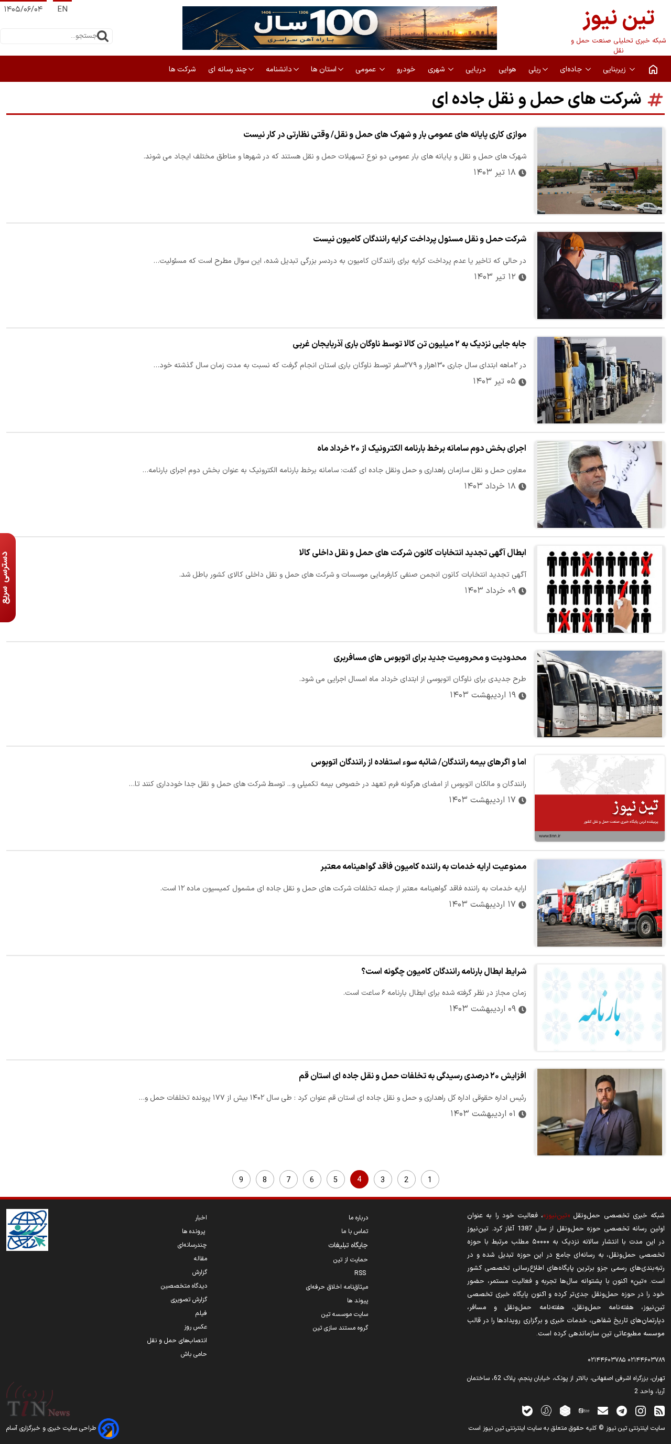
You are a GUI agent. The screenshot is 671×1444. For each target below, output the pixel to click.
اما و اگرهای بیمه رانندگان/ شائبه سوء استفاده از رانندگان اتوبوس (418, 762)
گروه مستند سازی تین (340, 1328)
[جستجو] (103, 36)
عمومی (366, 69)
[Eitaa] (584, 1410)
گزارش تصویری (189, 1299)
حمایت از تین (350, 1260)
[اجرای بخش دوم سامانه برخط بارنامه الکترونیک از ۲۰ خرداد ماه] (600, 484)
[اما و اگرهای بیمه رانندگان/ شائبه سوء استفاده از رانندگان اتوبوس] (600, 798)
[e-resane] (27, 1230)
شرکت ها (183, 69)
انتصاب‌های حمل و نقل (177, 1340)
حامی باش (194, 1354)
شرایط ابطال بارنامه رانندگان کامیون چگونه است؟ (443, 971)
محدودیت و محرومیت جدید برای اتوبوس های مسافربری (429, 658)
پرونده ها (194, 1231)
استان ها (324, 69)
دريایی (477, 69)
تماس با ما (354, 1231)
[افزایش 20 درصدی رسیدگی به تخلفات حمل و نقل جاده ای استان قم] (600, 1112)
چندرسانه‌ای (192, 1245)
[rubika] (565, 1410)
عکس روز (195, 1327)
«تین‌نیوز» (556, 1215)
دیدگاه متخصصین (184, 1286)
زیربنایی (615, 69)
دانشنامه (279, 69)
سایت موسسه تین (344, 1314)
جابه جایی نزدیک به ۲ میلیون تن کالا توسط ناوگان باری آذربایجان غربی (409, 344)
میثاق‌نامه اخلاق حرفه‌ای (337, 1287)
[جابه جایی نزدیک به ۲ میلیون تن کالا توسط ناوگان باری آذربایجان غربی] (600, 380)
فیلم (201, 1313)
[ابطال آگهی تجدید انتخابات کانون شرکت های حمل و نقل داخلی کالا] (600, 589)
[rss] (659, 1410)
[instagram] (640, 1410)
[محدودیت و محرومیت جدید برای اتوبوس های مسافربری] (600, 694)
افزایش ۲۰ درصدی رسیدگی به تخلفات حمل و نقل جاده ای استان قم (412, 1076)
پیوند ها (357, 1300)
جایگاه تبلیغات (348, 1245)
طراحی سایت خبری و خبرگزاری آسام (52, 1428)
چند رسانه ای (227, 69)
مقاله (200, 1259)
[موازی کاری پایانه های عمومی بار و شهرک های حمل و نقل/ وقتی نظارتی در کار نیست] (600, 171)
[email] (603, 1410)
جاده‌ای (572, 69)
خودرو (407, 69)
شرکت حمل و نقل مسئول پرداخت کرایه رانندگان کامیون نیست (419, 239)
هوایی (508, 69)
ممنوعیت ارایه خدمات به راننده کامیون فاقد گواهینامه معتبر (423, 867)
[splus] (546, 1410)
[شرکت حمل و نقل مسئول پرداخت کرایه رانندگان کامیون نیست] (600, 275)
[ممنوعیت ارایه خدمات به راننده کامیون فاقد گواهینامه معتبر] (600, 902)
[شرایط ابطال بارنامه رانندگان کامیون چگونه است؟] (600, 1007)
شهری (437, 69)
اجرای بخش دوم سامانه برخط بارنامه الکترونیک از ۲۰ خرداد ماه (421, 448)
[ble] (527, 1410)
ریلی (534, 69)
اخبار (201, 1218)
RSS (361, 1273)
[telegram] (621, 1410)
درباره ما (358, 1218)
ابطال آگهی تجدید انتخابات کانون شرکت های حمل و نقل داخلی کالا (412, 553)
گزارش (199, 1272)
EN (62, 10)
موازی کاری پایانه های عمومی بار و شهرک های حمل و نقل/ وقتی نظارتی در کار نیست (384, 135)
